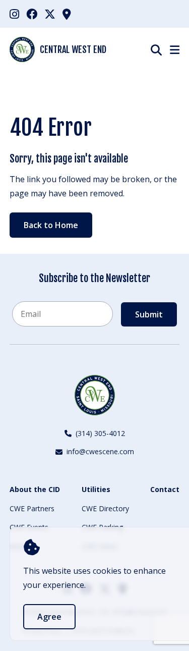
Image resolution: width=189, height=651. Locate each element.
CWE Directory (105, 508)
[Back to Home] (95, 395)
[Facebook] (31, 13)
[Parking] (66, 13)
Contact (164, 489)
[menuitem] (14, 14)
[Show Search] (156, 50)
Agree (49, 616)
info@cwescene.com (100, 451)
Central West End (73, 49)
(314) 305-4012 (100, 433)
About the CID (35, 489)
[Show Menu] (174, 49)
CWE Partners (32, 508)
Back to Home (51, 225)
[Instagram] (14, 13)
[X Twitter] (49, 13)
